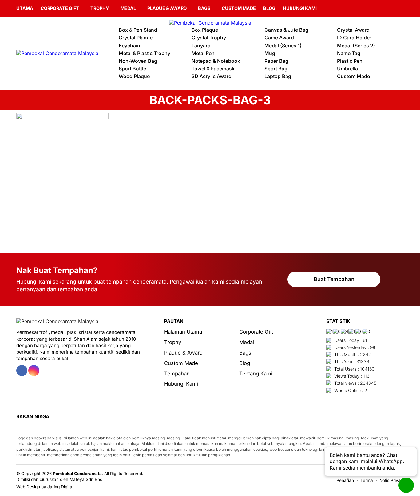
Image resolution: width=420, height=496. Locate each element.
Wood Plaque (134, 76)
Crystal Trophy (209, 37)
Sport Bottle (132, 68)
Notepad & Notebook (216, 61)
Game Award (279, 37)
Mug (269, 53)
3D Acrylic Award (212, 76)
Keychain (129, 45)
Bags (204, 8)
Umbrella (347, 68)
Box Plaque (205, 30)
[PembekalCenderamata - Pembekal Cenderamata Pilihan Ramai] (210, 23)
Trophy (99, 8)
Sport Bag (275, 68)
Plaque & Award (167, 8)
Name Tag (348, 53)
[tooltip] (21, 370)
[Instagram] (400, 8)
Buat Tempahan (334, 279)
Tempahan (177, 374)
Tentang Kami (255, 374)
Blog (269, 8)
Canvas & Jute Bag (286, 30)
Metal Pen (203, 53)
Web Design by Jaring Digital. (45, 486)
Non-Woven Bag (138, 61)
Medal (128, 8)
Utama (24, 8)
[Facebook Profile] (391, 8)
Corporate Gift (60, 8)
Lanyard (201, 45)
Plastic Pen (350, 61)
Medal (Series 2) (356, 45)
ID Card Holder (354, 37)
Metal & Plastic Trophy (144, 53)
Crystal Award (353, 30)
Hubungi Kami (300, 8)
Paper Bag (276, 61)
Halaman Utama (183, 332)
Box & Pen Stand (138, 30)
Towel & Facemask (213, 68)
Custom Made (239, 8)
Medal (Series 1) (283, 45)
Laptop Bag (277, 76)
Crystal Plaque (136, 37)
